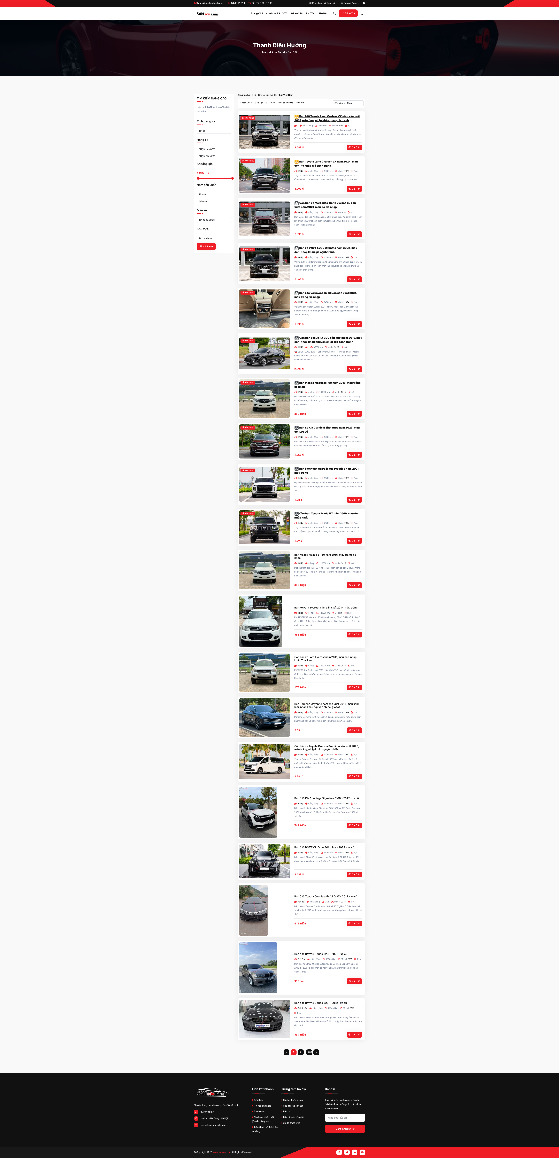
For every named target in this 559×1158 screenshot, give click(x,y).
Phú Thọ (301, 959)
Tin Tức (310, 13)
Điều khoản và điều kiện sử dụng (265, 1129)
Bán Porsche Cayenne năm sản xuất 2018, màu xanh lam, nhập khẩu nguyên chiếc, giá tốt (327, 705)
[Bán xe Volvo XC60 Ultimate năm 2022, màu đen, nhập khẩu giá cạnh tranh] (264, 263)
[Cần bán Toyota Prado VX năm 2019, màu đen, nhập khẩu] (264, 527)
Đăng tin (350, 13)
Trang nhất (268, 52)
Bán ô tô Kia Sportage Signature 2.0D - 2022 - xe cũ (326, 798)
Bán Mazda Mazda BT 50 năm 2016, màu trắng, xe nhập (325, 556)
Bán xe (286, 1111)
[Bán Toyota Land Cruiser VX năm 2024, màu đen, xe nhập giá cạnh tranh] (264, 175)
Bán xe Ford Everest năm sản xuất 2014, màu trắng (326, 607)
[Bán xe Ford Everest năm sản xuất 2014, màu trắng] (260, 621)
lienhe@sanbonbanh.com (210, 3)
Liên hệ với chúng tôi (293, 1117)
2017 (343, 902)
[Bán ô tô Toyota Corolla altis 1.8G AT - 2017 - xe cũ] (253, 910)
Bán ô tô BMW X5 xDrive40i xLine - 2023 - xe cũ (324, 847)
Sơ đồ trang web (291, 1123)
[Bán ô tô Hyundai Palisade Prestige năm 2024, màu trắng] (264, 484)
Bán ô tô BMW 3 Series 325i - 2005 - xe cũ (320, 953)
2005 (350, 959)
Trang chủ (257, 13)
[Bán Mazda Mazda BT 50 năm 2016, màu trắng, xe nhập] (264, 398)
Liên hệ (322, 13)
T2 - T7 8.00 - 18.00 (261, 3)
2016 (343, 392)
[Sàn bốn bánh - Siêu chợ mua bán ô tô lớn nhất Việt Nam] (208, 13)
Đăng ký (330, 3)
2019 (341, 125)
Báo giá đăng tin (351, 3)
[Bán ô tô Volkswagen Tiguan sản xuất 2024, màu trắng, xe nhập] (264, 308)
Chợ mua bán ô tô (276, 13)
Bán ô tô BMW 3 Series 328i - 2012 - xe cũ (320, 1002)
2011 (343, 666)
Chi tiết (356, 147)
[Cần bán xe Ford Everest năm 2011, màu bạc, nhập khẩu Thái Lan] (264, 672)
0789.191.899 (237, 3)
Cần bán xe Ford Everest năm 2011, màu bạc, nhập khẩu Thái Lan (325, 659)
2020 (336, 347)
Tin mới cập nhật (262, 1105)
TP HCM (271, 103)
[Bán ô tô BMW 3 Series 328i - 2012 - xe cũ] (264, 1019)
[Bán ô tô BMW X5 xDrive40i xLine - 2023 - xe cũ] (264, 861)
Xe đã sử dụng (286, 103)
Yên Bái (301, 902)
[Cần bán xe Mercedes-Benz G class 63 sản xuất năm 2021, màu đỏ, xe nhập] (264, 219)
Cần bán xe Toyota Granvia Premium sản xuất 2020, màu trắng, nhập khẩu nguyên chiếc (326, 748)
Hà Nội (260, 103)
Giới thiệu (258, 1100)
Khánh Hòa (302, 1008)
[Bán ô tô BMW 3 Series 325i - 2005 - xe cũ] (258, 967)
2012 (352, 1008)
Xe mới (301, 103)
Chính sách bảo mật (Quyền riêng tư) (263, 1119)
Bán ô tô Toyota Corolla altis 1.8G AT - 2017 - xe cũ (325, 896)
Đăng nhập (316, 3)
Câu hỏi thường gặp (293, 1100)
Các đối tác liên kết (293, 1105)
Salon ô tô (296, 13)
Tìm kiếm (205, 246)
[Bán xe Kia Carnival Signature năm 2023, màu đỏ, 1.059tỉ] (264, 441)
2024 (346, 171)
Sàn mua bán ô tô (288, 52)
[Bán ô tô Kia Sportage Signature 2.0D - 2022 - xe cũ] (258, 812)
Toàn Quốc (247, 103)
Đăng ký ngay (343, 1128)
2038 (310, 1052)
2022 (346, 257)
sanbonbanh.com (222, 1152)
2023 (346, 437)
